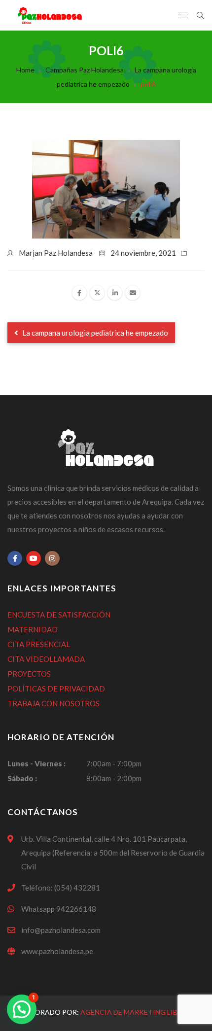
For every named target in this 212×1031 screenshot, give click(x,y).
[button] (21, 1009)
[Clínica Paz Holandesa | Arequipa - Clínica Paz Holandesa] (49, 15)
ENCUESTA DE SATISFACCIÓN (58, 614)
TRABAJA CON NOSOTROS (53, 703)
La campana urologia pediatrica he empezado (126, 77)
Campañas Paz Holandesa (84, 70)
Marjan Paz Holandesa (56, 252)
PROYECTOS (29, 673)
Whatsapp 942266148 (58, 908)
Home (25, 70)
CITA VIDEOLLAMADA (46, 658)
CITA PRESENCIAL (38, 644)
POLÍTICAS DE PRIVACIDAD (56, 688)
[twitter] (97, 292)
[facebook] (79, 292)
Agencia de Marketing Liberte (137, 1012)
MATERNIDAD (32, 629)
